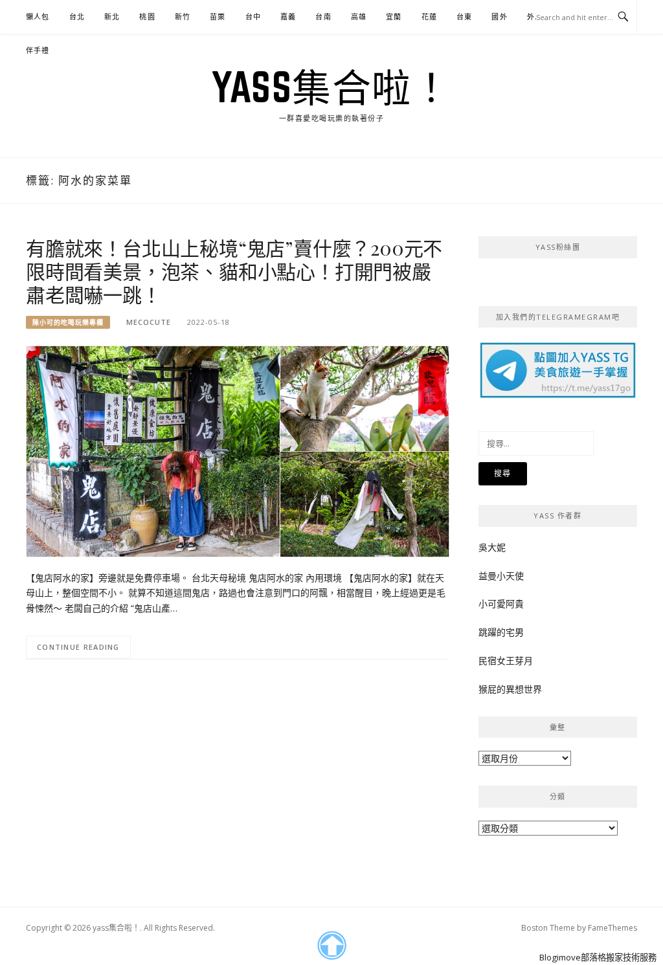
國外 (499, 16)
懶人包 (38, 16)
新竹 (182, 16)
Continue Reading (78, 647)
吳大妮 (492, 547)
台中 (253, 16)
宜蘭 (393, 16)
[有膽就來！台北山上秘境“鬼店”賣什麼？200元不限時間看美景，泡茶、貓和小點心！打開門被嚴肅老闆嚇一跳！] (237, 450)
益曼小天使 (501, 576)
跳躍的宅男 (501, 632)
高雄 (358, 16)
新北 (112, 16)
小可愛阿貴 (501, 603)
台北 (77, 16)
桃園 (147, 16)
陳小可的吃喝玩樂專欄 (68, 322)
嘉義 (288, 16)
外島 (535, 16)
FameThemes (612, 927)
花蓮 (429, 16)
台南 (323, 16)
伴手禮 (38, 50)
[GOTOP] (331, 945)
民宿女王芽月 (505, 660)
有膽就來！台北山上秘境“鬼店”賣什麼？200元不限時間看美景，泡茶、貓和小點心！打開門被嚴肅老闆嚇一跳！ (234, 271)
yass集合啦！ (331, 86)
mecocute (148, 322)
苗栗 (217, 16)
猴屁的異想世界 (510, 689)
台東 (464, 16)
